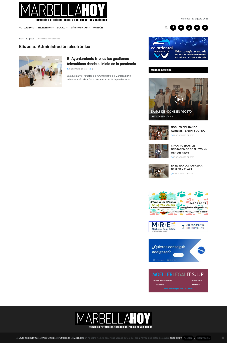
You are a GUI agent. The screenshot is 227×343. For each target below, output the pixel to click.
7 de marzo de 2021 (78, 69)
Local (61, 27)
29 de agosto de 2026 (163, 116)
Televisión (45, 27)
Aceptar (188, 338)
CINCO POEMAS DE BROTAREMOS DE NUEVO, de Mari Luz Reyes (189, 149)
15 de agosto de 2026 (183, 157)
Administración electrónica (48, 38)
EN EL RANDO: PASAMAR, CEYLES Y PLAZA (187, 167)
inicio (21, 38)
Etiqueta (30, 38)
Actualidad (26, 27)
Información (203, 338)
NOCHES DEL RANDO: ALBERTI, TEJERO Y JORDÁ (188, 128)
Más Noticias (79, 27)
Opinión (98, 27)
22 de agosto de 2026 (183, 135)
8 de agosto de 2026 (182, 173)
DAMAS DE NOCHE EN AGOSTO (171, 111)
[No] (223, 338)
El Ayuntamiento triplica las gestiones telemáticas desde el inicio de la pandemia (101, 61)
